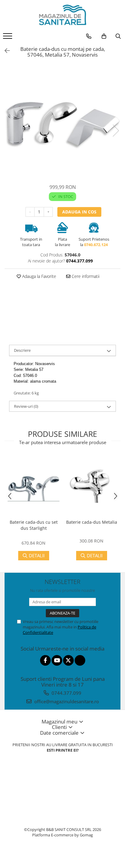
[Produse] (8, 37)
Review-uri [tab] (26, 406)
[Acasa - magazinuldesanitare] (62, 15)
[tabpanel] (62, 124)
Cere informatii (85, 276)
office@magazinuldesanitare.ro (66, 701)
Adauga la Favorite (38, 276)
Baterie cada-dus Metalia (91, 522)
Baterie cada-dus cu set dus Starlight (34, 525)
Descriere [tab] (22, 350)
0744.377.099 (65, 693)
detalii (37, 555)
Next (115, 130)
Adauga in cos (79, 212)
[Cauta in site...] (118, 36)
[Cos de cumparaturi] (103, 36)
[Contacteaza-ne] (89, 36)
